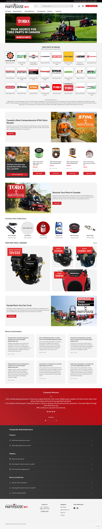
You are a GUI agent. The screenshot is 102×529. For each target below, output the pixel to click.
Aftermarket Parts (29, 11)
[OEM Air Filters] (74, 228)
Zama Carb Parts (74, 104)
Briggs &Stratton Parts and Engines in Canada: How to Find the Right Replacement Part (18, 365)
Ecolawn (62, 101)
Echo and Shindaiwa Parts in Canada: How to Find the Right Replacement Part (50, 338)
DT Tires (58, 101)
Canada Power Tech (43, 101)
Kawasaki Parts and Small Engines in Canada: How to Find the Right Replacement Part (18, 339)
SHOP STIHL (11, 133)
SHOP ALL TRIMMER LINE (17, 174)
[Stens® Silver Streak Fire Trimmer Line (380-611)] (89, 153)
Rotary (83, 103)
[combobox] (57, 6)
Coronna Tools (51, 101)
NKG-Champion (54, 103)
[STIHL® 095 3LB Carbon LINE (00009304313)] (73, 153)
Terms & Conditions (22, 523)
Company (49, 11)
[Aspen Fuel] (58, 228)
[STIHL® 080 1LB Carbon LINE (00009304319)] (56, 153)
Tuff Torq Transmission (30, 104)
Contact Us (58, 11)
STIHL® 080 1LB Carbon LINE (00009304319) (55, 162)
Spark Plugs (90, 235)
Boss (36, 101)
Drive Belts (27, 235)
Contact (63, 515)
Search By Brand (17, 11)
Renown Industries (76, 103)
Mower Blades (12, 235)
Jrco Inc (32, 103)
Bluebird (33, 101)
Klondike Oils (37, 103)
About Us (63, 512)
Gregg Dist (80, 101)
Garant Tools (68, 101)
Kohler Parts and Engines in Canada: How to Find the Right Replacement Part (82, 364)
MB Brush (43, 103)
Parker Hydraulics (67, 103)
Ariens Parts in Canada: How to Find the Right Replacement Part (50, 364)
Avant (28, 101)
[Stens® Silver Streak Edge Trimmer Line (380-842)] (39, 153)
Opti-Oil (61, 103)
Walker (55, 104)
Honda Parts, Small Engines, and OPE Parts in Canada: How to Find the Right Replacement (81, 339)
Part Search (8, 11)
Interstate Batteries (24, 103)
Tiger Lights (21, 104)
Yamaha (67, 104)
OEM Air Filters (74, 235)
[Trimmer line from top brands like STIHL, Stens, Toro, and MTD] (17, 154)
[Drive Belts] (27, 228)
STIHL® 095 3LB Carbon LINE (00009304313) (72, 162)
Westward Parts (61, 104)
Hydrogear (16, 103)
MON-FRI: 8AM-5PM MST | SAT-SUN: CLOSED (85, 1)
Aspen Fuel (24, 101)
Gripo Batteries (87, 101)
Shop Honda (11, 316)
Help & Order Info (65, 509)
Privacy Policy (15, 523)
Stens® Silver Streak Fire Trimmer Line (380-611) (89, 163)
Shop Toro (56, 203)
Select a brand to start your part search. (51, 49)
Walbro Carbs (50, 104)
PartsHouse (10, 523)
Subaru (94, 103)
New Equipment (41, 11)
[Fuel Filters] (43, 228)
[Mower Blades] (12, 228)
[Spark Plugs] (90, 228)
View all (95, 243)
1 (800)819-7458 (44, 511)
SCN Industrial (89, 103)
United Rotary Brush (41, 104)
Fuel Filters (43, 235)
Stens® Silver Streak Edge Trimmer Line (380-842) (38, 163)
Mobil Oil (48, 103)
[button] (82, 6)
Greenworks (74, 101)
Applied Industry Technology (14, 101)
